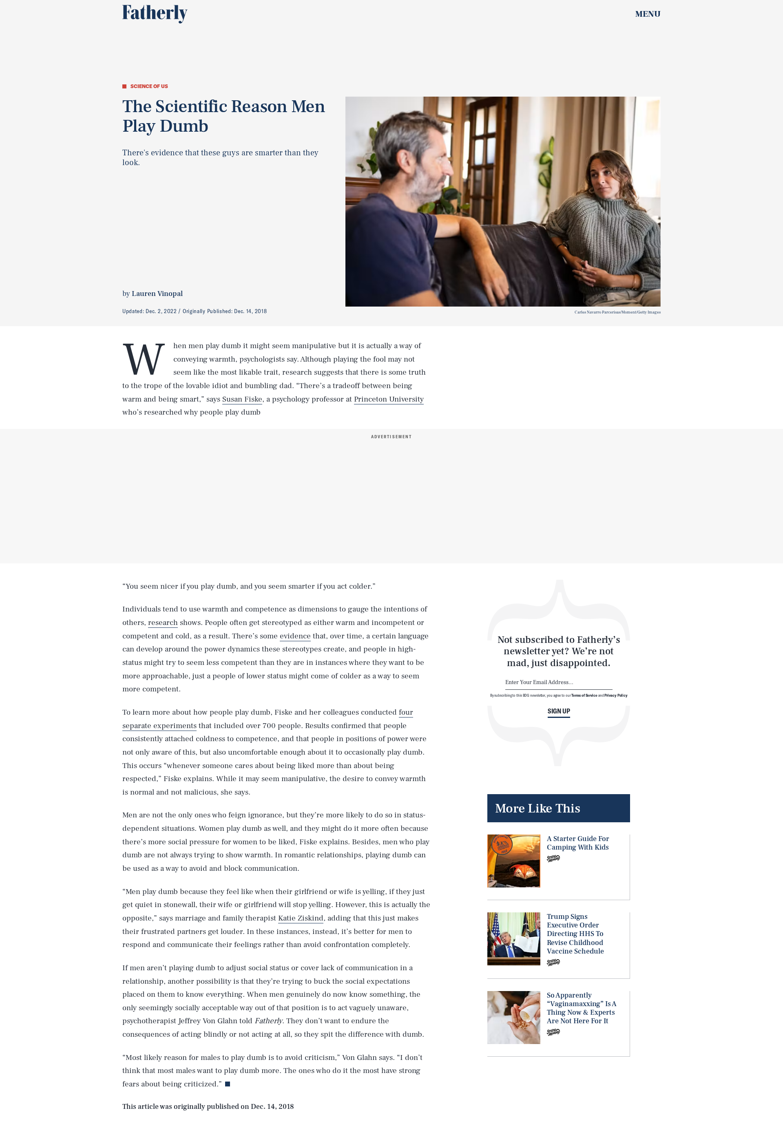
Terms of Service (584, 695)
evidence (295, 636)
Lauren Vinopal (157, 293)
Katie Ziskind (300, 918)
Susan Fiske (242, 399)
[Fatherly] (155, 14)
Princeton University (389, 399)
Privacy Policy (616, 695)
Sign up (559, 711)
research (163, 622)
